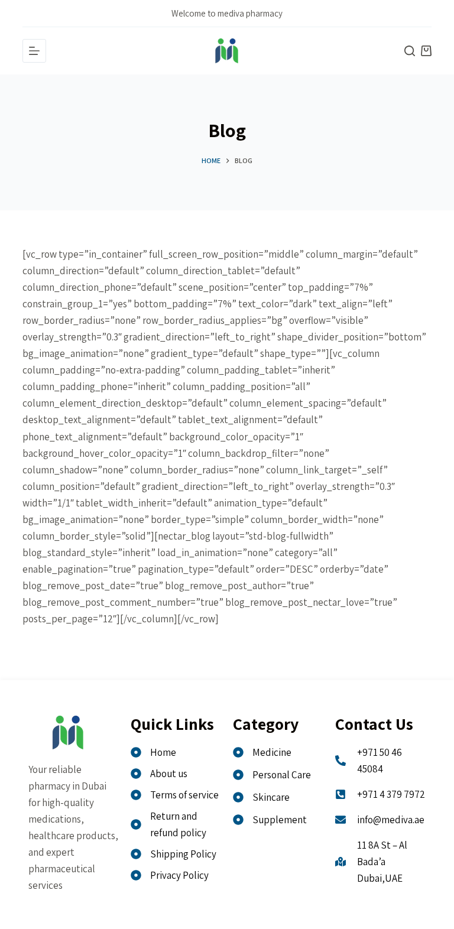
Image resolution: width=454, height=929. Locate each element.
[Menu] (34, 51)
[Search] (409, 51)
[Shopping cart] (426, 51)
